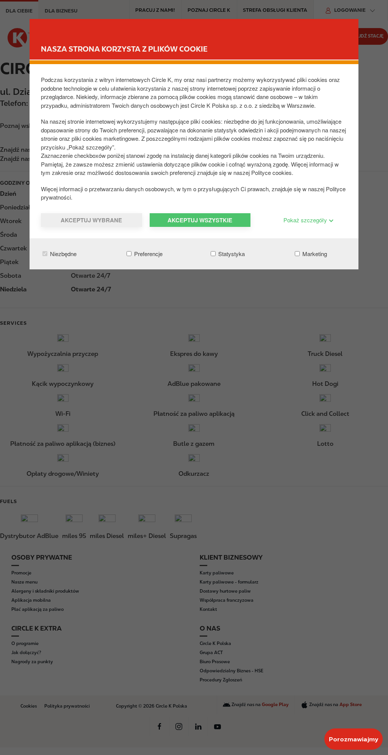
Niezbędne (62, 254)
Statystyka (231, 254)
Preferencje (148, 254)
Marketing (314, 254)
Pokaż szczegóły (306, 220)
